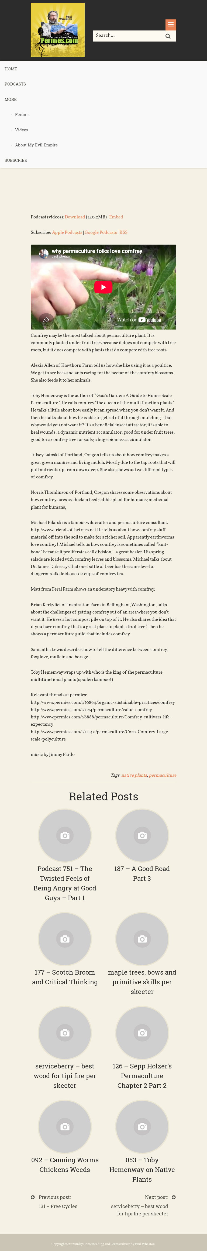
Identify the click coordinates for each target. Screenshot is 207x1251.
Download (75, 217)
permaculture (162, 775)
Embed (116, 217)
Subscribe (16, 160)
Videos (21, 129)
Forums (22, 114)
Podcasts (15, 84)
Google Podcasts (101, 232)
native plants (134, 775)
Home (11, 68)
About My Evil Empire (36, 145)
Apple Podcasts (67, 232)
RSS (123, 232)
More (11, 99)
